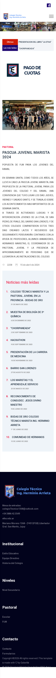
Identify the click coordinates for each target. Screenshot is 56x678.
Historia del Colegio (12, 563)
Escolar (6, 617)
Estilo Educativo (10, 553)
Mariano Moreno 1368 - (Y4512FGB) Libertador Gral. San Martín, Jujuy (26, 525)
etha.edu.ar (8, 518)
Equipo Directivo (10, 558)
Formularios (8, 653)
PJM (4, 621)
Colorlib (25, 662)
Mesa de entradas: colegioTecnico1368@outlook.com (20, 507)
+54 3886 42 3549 (11, 513)
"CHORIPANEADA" (27, 48)
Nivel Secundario (11, 590)
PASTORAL (8, 147)
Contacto (7, 649)
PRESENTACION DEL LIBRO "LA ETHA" (35, 41)
